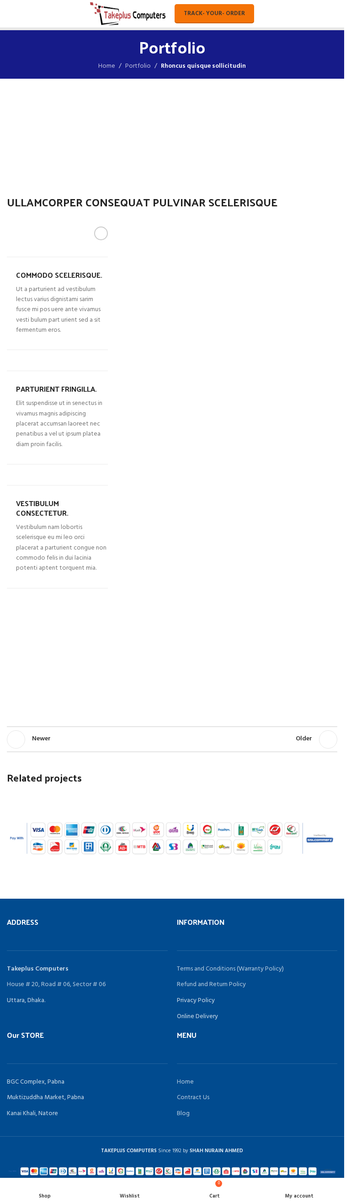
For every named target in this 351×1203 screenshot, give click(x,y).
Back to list (172, 739)
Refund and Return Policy (211, 984)
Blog (183, 1113)
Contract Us (193, 1097)
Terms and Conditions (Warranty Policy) (230, 969)
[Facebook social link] (101, 233)
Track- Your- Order (214, 13)
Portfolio (138, 66)
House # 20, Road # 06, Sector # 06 (56, 984)
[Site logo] (127, 14)
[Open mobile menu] (10, 14)
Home (106, 66)
